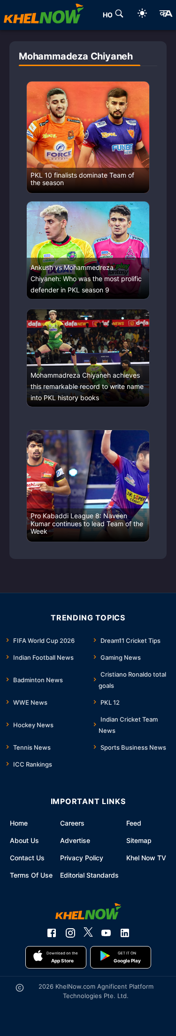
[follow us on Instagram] (70, 933)
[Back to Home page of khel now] (44, 15)
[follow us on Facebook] (51, 933)
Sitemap (139, 840)
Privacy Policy (81, 858)
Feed (133, 823)
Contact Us (27, 858)
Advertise (75, 840)
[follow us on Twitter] (88, 933)
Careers (72, 823)
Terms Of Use (31, 875)
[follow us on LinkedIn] (124, 933)
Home (19, 823)
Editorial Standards (89, 875)
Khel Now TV (146, 858)
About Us (24, 840)
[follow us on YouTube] (106, 933)
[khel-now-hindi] (165, 15)
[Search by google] (119, 15)
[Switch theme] (142, 14)
